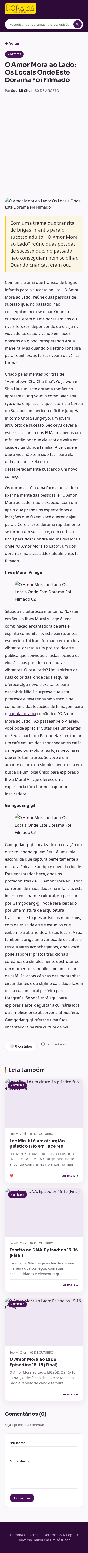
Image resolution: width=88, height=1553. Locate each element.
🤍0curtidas (21, 1046)
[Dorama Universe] (20, 8)
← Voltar (12, 43)
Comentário (19, 1461)
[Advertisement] (44, 148)
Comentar (22, 1498)
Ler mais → (69, 1175)
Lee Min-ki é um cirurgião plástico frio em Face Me (37, 1143)
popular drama (22, 713)
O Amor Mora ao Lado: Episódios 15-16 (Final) (34, 1362)
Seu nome (17, 1443)
